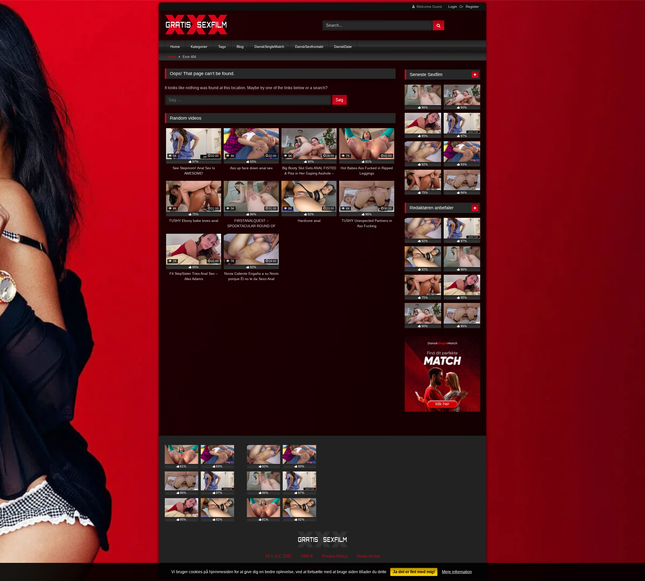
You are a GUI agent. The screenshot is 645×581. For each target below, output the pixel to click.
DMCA (307, 556)
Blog (240, 47)
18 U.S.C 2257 (278, 556)
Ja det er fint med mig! (414, 572)
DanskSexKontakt (309, 47)
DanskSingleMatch (269, 47)
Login (452, 7)
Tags (222, 47)
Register (472, 7)
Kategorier (199, 47)
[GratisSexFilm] (196, 25)
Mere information (457, 572)
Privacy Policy (334, 556)
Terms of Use (368, 556)
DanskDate (343, 47)
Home (175, 47)
